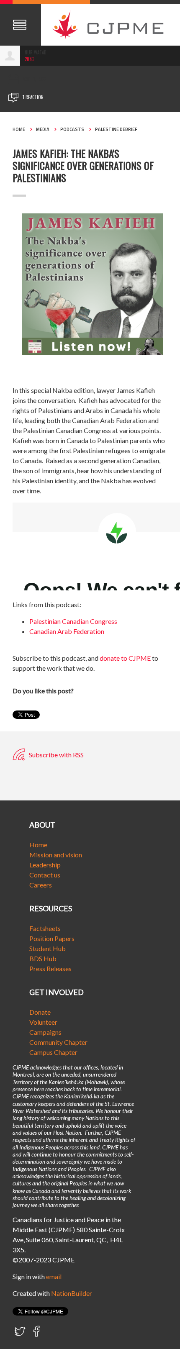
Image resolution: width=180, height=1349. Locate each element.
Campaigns (45, 1032)
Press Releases (50, 968)
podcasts (72, 129)
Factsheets (45, 928)
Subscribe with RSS (56, 755)
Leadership (45, 865)
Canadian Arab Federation (66, 631)
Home (19, 129)
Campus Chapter (53, 1052)
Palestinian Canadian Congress (73, 621)
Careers (40, 885)
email (54, 1276)
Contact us (44, 875)
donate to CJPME (125, 658)
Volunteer (43, 1022)
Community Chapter (58, 1042)
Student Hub (47, 948)
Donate (40, 1012)
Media (42, 129)
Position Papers (52, 938)
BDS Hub (43, 958)
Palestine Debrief (116, 129)
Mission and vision (55, 855)
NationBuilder (71, 1293)
